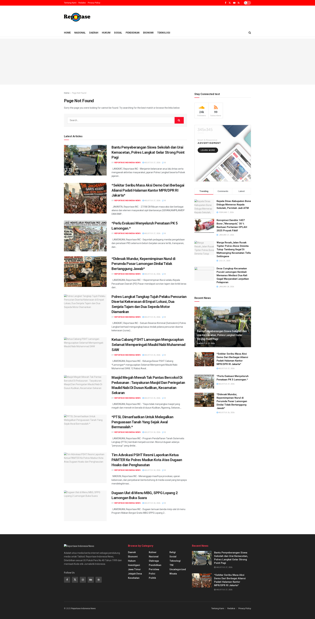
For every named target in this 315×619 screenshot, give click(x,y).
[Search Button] (179, 120)
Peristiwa (154, 569)
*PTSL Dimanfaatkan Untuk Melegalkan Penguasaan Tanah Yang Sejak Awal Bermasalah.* (142, 422)
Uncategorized (177, 569)
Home (67, 32)
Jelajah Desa (135, 573)
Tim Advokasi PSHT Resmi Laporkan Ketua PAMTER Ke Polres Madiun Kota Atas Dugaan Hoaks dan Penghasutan (147, 460)
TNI (171, 565)
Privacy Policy (94, 3)
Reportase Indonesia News (127, 163)
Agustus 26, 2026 (152, 274)
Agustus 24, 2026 (152, 432)
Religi (172, 552)
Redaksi (82, 3)
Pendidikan (132, 32)
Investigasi (134, 565)
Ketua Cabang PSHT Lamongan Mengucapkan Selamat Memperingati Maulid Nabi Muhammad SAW (148, 345)
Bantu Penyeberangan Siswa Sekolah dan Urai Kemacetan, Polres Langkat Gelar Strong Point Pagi (148, 152)
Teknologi (163, 32)
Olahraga (154, 561)
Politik (152, 578)
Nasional (80, 32)
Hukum (106, 32)
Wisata (173, 573)
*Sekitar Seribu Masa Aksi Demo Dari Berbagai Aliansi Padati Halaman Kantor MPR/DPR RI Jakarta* (148, 190)
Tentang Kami (70, 3)
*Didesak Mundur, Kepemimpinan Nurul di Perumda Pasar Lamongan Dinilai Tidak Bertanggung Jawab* (143, 264)
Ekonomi (148, 32)
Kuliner (153, 552)
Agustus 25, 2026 (152, 317)
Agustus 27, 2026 (152, 163)
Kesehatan (133, 578)
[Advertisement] (157, 62)
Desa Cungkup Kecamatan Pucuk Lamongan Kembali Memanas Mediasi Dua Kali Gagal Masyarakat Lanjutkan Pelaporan (233, 275)
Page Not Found (79, 93)
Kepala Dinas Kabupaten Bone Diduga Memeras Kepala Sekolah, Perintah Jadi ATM (234, 205)
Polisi (152, 573)
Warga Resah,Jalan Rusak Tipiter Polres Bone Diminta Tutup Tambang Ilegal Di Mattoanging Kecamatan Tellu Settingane (234, 249)
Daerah (93, 32)
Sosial (118, 32)
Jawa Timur (134, 569)
